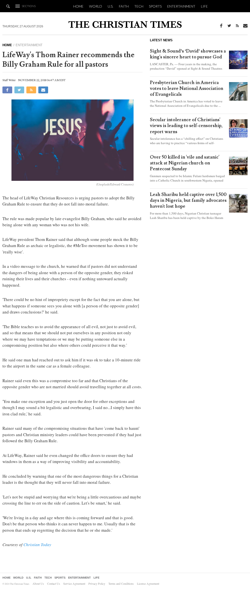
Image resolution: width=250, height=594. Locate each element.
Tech (138, 6)
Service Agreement (74, 583)
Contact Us (53, 583)
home (7, 45)
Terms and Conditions (121, 583)
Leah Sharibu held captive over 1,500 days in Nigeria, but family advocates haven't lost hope (188, 200)
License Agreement (148, 583)
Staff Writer (9, 80)
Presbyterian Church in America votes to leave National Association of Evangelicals (186, 88)
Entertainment (181, 6)
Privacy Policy (96, 583)
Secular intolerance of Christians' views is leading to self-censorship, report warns (186, 125)
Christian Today (37, 544)
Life (204, 6)
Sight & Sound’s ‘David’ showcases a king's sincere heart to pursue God (188, 54)
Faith (124, 6)
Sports (155, 6)
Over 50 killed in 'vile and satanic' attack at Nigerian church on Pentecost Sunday (184, 163)
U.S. (110, 6)
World (95, 6)
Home (78, 6)
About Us (38, 583)
